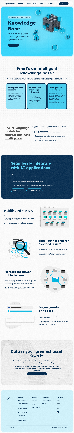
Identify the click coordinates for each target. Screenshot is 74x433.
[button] (19, 17)
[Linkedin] (58, 412)
